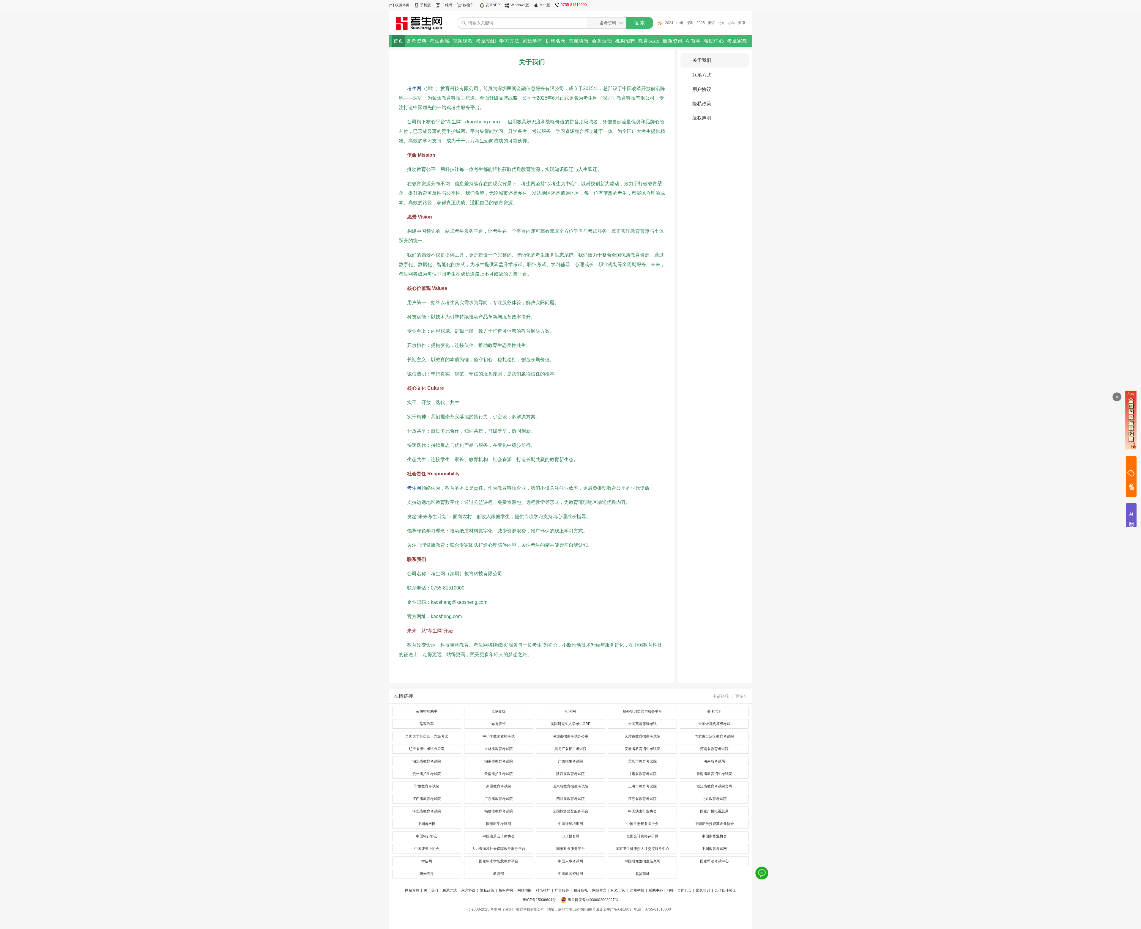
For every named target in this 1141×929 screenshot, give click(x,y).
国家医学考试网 (498, 824)
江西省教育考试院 (426, 799)
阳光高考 (427, 874)
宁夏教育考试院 (426, 786)
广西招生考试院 (570, 761)
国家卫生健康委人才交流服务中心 (642, 849)
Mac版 (545, 5)
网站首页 (412, 890)
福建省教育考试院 (498, 811)
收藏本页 (402, 5)
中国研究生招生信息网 (642, 861)
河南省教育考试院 (714, 749)
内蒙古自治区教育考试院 (714, 736)
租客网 (570, 711)
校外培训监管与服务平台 (642, 711)
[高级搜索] (657, 23)
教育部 (498, 874)
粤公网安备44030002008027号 (593, 900)
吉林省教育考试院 (498, 749)
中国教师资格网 (570, 874)
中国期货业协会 (714, 836)
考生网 (414, 88)
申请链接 (721, 696)
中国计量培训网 (570, 824)
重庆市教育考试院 (642, 761)
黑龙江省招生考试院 (570, 749)
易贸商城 (642, 874)
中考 (668, 23)
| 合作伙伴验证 (723, 890)
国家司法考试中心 (714, 861)
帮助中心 (656, 890)
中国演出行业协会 (642, 811)
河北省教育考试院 (426, 811)
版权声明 (701, 117)
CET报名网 (570, 836)
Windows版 (519, 5)
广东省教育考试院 (498, 799)
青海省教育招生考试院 (714, 774)
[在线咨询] (1131, 476)
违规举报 (637, 890)
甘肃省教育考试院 (642, 774)
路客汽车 (427, 724)
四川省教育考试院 (570, 799)
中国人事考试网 (570, 861)
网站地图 (524, 890)
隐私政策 (701, 103)
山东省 (742, 23)
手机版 (425, 5)
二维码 (447, 5)
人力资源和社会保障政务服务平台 (498, 849)
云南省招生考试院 (498, 774)
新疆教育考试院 (498, 786)
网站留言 (599, 890)
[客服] (762, 873)
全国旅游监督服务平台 (570, 811)
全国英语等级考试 (642, 724)
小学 (720, 23)
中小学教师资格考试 (499, 736)
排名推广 (543, 890)
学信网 (426, 861)
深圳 (678, 23)
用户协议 (701, 89)
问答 (670, 890)
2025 (689, 23)
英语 (700, 23)
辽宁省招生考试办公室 (427, 749)
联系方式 (701, 75)
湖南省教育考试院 (498, 761)
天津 (730, 23)
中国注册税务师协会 (642, 824)
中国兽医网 (427, 824)
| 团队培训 (701, 890)
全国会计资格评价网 (642, 836)
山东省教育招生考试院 (570, 786)
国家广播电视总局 (714, 811)
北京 (710, 23)
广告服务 (562, 890)
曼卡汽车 (714, 711)
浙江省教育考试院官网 (714, 786)
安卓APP (493, 5)
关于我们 (701, 60)
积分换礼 (580, 890)
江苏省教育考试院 (642, 799)
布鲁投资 (498, 724)
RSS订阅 (618, 890)
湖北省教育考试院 (426, 761)
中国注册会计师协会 (499, 836)
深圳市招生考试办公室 (570, 736)
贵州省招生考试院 (426, 774)
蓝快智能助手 (426, 711)
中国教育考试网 (714, 849)
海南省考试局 (714, 761)
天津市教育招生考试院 (642, 736)
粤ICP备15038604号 (539, 900)
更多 (740, 696)
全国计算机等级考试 (714, 724)
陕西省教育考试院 (570, 774)
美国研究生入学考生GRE (570, 724)
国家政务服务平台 (570, 849)
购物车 (468, 5)
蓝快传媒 (498, 711)
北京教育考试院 (714, 799)
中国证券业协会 (426, 849)
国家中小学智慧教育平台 (498, 861)
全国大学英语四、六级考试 (426, 736)
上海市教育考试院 (642, 786)
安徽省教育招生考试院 (642, 749)
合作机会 (684, 890)
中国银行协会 (426, 836)
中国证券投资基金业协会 (714, 824)
